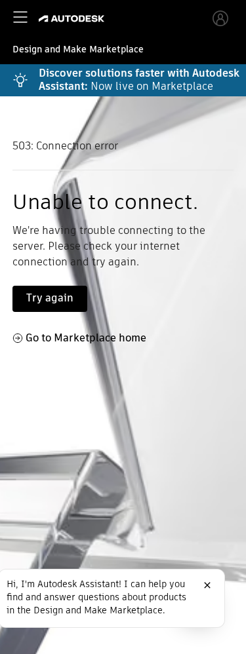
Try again (49, 297)
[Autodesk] (73, 18)
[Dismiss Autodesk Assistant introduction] (207, 585)
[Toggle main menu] (20, 17)
